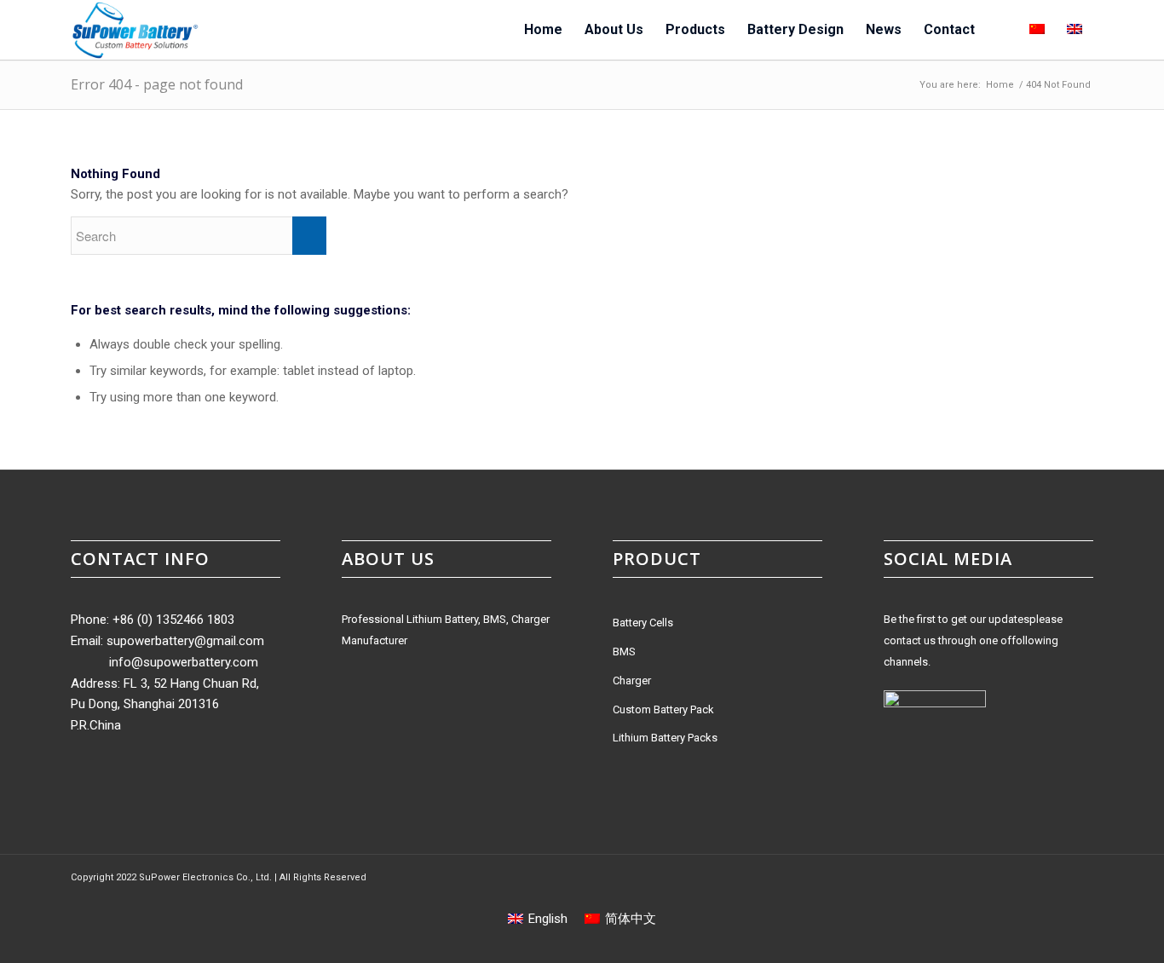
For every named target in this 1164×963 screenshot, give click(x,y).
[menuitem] (543, 30)
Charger (632, 680)
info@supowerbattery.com (183, 662)
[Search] (1002, 30)
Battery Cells (643, 622)
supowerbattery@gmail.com (185, 641)
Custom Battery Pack (663, 709)
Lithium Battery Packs (665, 737)
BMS (624, 651)
